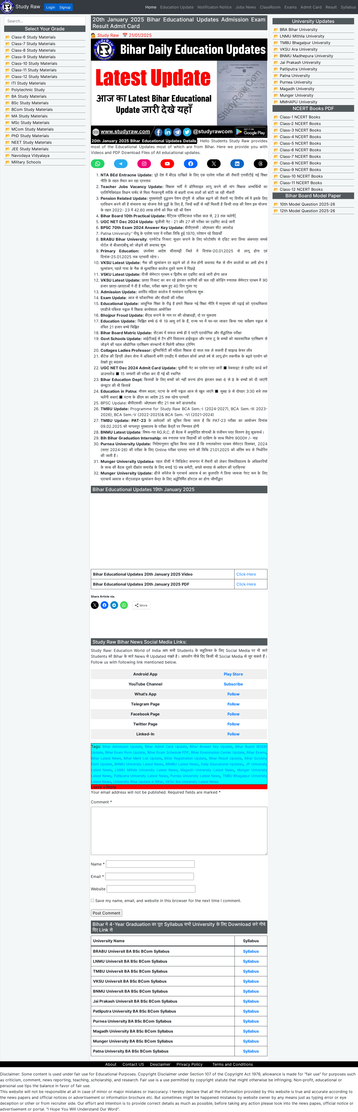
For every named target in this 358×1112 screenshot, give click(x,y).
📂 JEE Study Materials (26, 148)
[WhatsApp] (97, 163)
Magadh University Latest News (207, 770)
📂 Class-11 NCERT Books (298, 182)
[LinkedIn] (237, 163)
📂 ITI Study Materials (25, 83)
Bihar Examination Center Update (217, 752)
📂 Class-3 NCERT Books (297, 130)
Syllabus (348, 7)
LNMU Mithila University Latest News (146, 770)
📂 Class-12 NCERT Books (298, 189)
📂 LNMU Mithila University (299, 36)
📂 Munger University (293, 95)
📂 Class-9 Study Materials (30, 56)
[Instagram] (144, 163)
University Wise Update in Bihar (138, 781)
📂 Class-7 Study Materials (30, 43)
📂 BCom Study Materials (29, 109)
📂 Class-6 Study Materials (30, 37)
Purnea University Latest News (195, 776)
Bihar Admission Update (122, 746)
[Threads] (260, 163)
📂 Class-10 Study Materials (31, 63)
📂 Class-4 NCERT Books (297, 136)
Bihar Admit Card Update (166, 746)
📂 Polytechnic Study (25, 89)
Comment (101, 801)
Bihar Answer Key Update (211, 746)
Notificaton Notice (215, 7)
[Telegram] (121, 163)
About (110, 1064)
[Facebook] (191, 163)
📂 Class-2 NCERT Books (297, 123)
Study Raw (27, 7)
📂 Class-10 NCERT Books (298, 176)
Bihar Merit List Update (143, 758)
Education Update (177, 7)
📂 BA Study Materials (26, 96)
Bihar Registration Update (185, 758)
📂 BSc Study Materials (26, 102)
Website (98, 888)
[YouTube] (167, 163)
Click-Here (246, 574)
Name (98, 864)
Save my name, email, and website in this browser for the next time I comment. (168, 900)
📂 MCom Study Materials (29, 129)
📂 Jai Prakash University (297, 62)
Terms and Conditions (232, 1064)
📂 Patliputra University (295, 69)
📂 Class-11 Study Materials (31, 69)
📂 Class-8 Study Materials (30, 50)
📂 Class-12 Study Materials (31, 76)
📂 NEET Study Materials (28, 142)
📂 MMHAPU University (295, 101)
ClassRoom (270, 7)
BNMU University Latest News (138, 764)
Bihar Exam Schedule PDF (168, 752)
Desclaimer (160, 1064)
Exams (290, 7)
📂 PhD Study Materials (27, 135)
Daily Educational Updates (222, 764)
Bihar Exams (256, 752)
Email (97, 876)
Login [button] (50, 7)
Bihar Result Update (225, 758)
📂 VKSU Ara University (296, 49)
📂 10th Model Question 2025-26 (304, 204)
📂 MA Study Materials (26, 116)
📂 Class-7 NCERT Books (297, 156)
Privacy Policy (190, 1064)
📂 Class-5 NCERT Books (297, 143)
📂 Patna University (292, 75)
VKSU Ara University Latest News (191, 781)
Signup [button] (65, 7)
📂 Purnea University (293, 82)
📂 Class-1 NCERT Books (297, 116)
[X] (214, 163)
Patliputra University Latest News (141, 776)
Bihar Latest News (106, 758)
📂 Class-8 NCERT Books (297, 163)
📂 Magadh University (294, 88)
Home (151, 7)
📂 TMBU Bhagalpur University (302, 42)
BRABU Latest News (182, 764)
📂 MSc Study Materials (27, 122)
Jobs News (246, 7)
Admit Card (311, 7)
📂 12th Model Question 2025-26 (304, 210)
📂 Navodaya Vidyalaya (27, 155)
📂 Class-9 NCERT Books (297, 169)
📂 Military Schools (23, 162)
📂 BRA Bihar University (296, 29)
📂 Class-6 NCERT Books (297, 149)
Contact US (133, 1064)
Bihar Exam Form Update (125, 752)
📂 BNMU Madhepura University (303, 55)
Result (331, 7)
